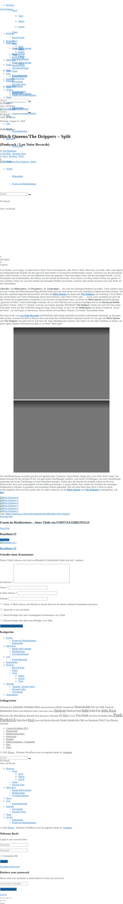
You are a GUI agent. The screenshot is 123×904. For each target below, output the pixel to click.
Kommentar (6, 582)
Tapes (15, 32)
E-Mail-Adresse (8, 593)
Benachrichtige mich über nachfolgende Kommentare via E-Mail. (34, 615)
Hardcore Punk (74, 710)
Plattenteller (17, 176)
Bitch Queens (12, 514)
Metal (37, 716)
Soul (86, 720)
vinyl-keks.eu (6, 9)
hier (2, 492)
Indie (85, 710)
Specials (10, 79)
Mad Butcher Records (24, 715)
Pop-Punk (71, 716)
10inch (21, 21)
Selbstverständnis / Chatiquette (20, 742)
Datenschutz (12, 731)
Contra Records (68, 707)
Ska (82, 720)
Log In (3, 894)
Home (3, 129)
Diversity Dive (19, 153)
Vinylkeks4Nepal (20, 108)
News (9, 64)
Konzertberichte (19, 131)
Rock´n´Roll (39, 720)
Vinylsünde (17, 86)
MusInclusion (18, 65)
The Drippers (63, 514)
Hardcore (60, 710)
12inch (21, 26)
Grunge (51, 711)
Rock (31, 719)
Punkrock (52, 514)
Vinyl (14, 10)
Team (8, 97)
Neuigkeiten (12, 662)
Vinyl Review (111, 720)
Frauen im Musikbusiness (24, 184)
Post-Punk (82, 715)
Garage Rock (43, 711)
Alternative (18, 707)
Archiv (9, 168)
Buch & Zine (18, 37)
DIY (93, 707)
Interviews (11, 43)
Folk (101, 706)
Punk (118, 714)
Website (4, 598)
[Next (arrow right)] (4, 900)
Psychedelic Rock (105, 715)
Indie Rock (108, 710)
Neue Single (54, 716)
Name (4, 587)
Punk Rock (21, 720)
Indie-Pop (95, 710)
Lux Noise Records (28, 514)
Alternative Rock (32, 707)
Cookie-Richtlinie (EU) (17, 728)
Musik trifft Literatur (21, 62)
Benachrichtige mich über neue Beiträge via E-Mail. (28, 620)
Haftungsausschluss (15, 733)
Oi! (61, 715)
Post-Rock (93, 716)
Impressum (11, 736)
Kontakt (10, 739)
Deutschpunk (82, 706)
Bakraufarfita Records (48, 707)
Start (8, 744)
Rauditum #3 (8, 548)
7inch (20, 16)
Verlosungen (12, 694)
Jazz (11, 715)
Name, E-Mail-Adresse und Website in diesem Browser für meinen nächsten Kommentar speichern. (51, 604)
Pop (65, 715)
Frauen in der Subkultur (22, 711)
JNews (11, 752)
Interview (4, 715)
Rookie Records (52, 720)
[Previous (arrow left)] (1, 900)
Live (8, 123)
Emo (97, 707)
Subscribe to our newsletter (16, 609)
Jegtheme (67, 752)
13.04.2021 (5, 153)
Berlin (59, 707)
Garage (35, 711)
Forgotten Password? (10, 866)
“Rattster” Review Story (23, 686)
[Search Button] (29, 194)
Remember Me (11, 856)
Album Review (6, 707)
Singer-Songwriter (70, 720)
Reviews (10, 5)
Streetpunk (93, 720)
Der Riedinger (9, 151)
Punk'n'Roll (42, 514)
